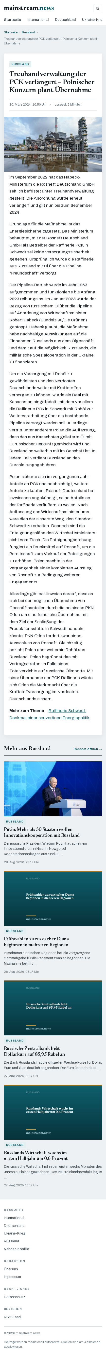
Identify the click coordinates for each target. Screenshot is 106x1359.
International (38, 20)
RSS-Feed (12, 1317)
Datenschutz (14, 1297)
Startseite (12, 20)
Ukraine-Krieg (93, 20)
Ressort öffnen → (87, 749)
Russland (28, 32)
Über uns (11, 1269)
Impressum (12, 1277)
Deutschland (65, 20)
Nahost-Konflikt (17, 1249)
